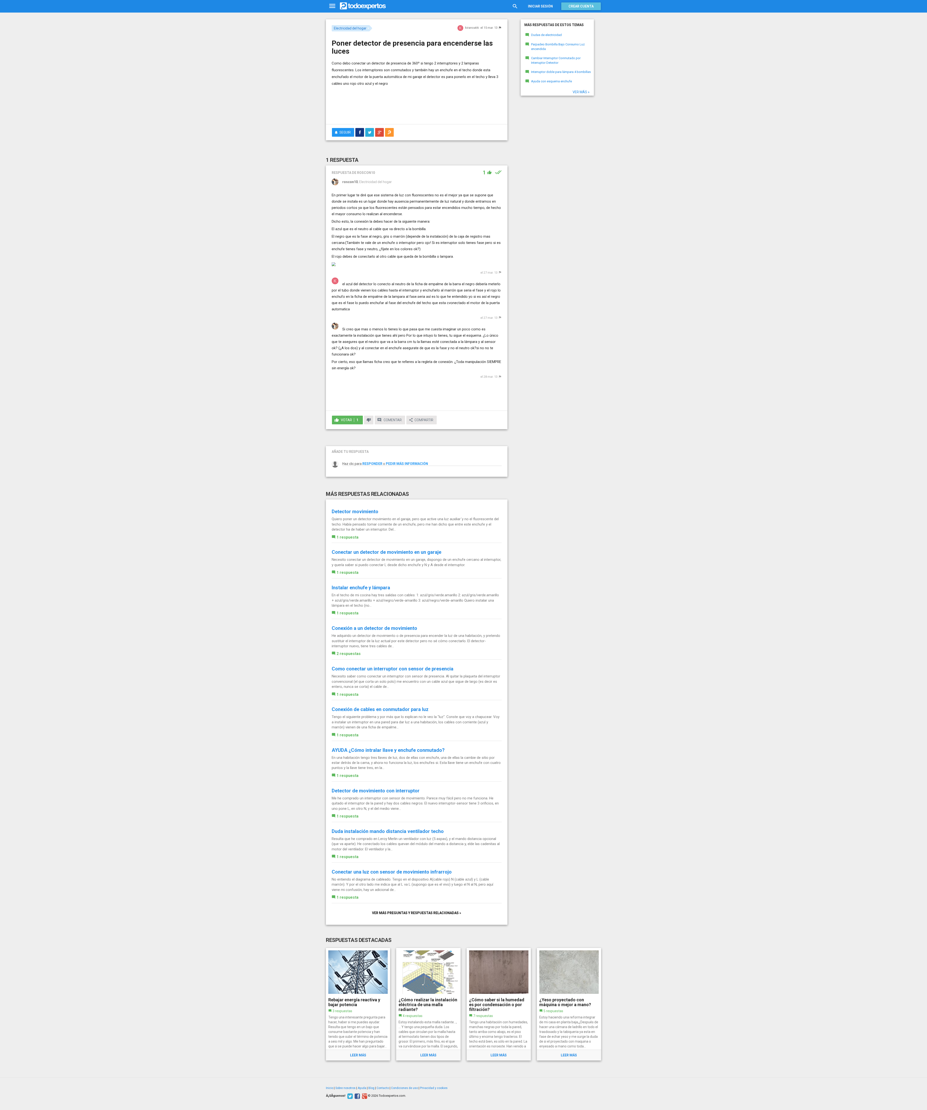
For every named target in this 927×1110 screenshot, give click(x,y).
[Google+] (364, 1095)
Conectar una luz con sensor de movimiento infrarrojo (392, 872)
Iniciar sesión (540, 6)
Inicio (329, 1088)
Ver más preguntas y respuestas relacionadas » (416, 913)
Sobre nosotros (345, 1088)
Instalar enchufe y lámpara (361, 588)
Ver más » (581, 92)
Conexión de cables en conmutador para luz (380, 709)
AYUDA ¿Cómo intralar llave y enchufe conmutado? (388, 750)
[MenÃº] (332, 6)
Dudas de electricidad (546, 35)
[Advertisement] (417, 107)
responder (372, 464)
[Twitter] (349, 1095)
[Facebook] (356, 1095)
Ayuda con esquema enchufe (551, 81)
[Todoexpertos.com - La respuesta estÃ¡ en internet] (362, 6)
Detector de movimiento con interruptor (376, 791)
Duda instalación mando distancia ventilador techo (388, 831)
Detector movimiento (355, 511)
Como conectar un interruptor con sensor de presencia (392, 669)
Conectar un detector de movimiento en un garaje (386, 552)
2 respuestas (349, 653)
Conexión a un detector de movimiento (374, 628)
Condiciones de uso (404, 1088)
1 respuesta (347, 537)
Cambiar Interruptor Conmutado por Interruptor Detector (556, 60)
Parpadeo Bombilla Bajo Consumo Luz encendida (558, 47)
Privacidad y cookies (434, 1088)
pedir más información (407, 464)
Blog (371, 1088)
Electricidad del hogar (350, 28)
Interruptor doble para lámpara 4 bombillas (561, 72)
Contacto (383, 1088)
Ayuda (362, 1088)
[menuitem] (359, 132)
